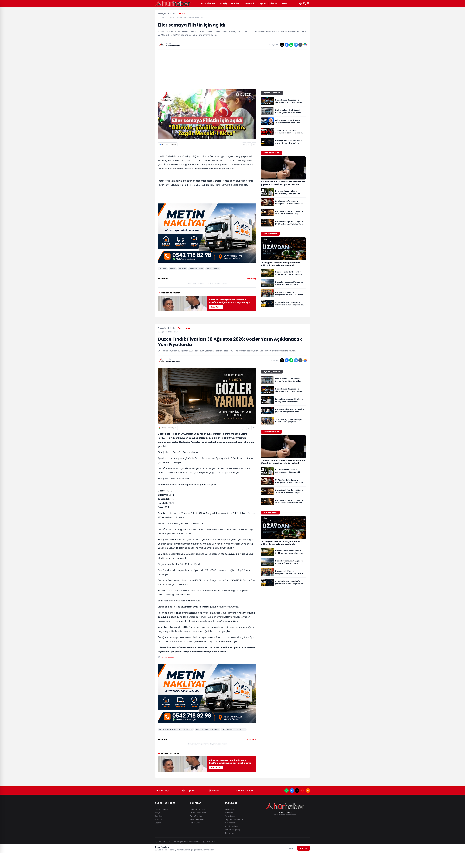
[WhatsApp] (286, 790)
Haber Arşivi (195, 823)
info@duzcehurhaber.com (188, 841)
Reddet (291, 848)
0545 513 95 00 (212, 841)
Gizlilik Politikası (245, 790)
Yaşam (262, 3)
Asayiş (223, 3)
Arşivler (215, 790)
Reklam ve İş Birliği (232, 829)
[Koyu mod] (300, 3)
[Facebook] (292, 790)
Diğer (285, 3)
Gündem (235, 3)
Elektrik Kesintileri (197, 819)
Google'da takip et (169, 144)
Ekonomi (249, 3)
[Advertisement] (232, 69)
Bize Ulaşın (164, 790)
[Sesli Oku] (244, 144)
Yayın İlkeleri (230, 816)
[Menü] (308, 3)
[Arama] (304, 3)
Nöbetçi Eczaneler (197, 809)
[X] (297, 790)
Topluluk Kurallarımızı (234, 819)
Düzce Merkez (167, 657)
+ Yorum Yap (250, 278)
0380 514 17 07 (164, 841)
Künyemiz (190, 790)
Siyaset (274, 3)
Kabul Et (303, 848)
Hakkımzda (229, 809)
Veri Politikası (230, 823)
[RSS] (308, 790)
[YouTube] (302, 790)
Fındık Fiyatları (196, 816)
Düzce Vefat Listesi (198, 812)
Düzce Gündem (207, 3)
